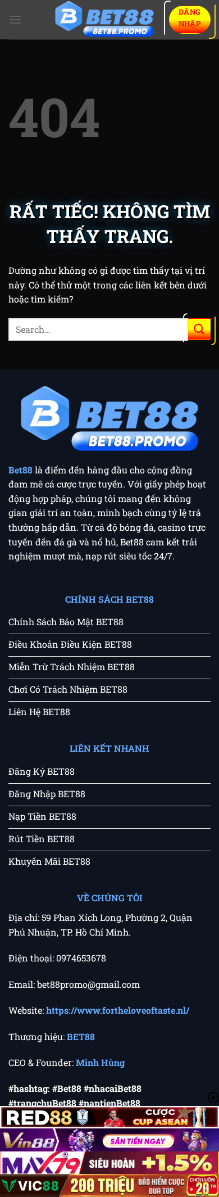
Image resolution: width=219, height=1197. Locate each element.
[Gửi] (199, 329)
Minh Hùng (100, 1062)
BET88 (81, 1036)
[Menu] (15, 19)
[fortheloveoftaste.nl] (104, 20)
